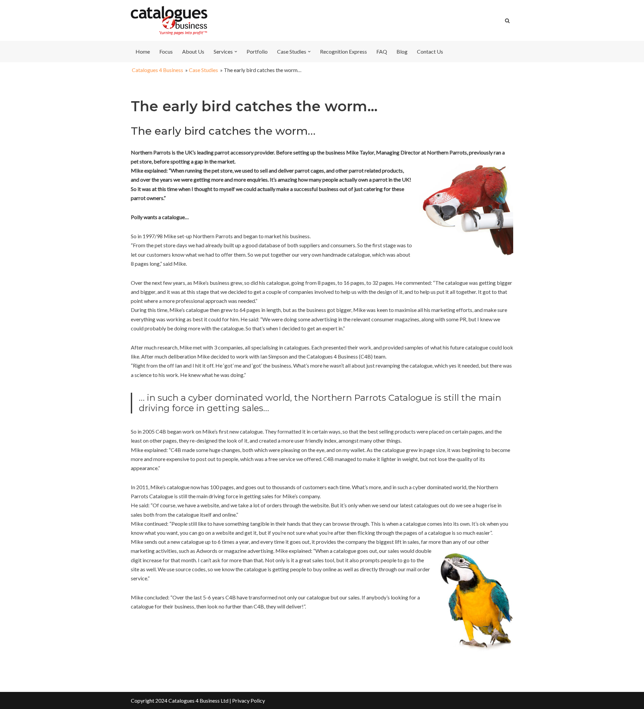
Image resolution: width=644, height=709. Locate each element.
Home (143, 51)
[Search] (507, 20)
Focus (166, 51)
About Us (193, 51)
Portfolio (257, 51)
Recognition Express (343, 51)
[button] (235, 51)
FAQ (381, 51)
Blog (402, 51)
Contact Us (430, 51)
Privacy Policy (248, 700)
